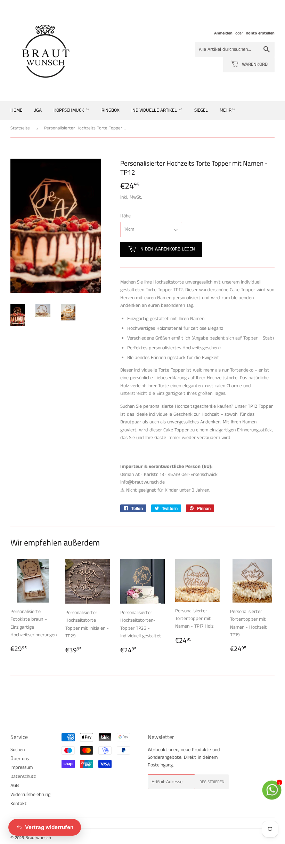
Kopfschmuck (70, 110)
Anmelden (223, 33)
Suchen (17, 749)
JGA (38, 110)
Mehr (225, 110)
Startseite (20, 128)
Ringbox (110, 110)
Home (16, 110)
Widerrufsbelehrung (30, 794)
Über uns (19, 758)
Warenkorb (254, 64)
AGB (14, 785)
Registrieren (212, 782)
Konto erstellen (260, 33)
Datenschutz (23, 776)
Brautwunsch (38, 838)
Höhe (125, 216)
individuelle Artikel (154, 110)
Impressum (21, 767)
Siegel (201, 110)
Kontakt (18, 803)
